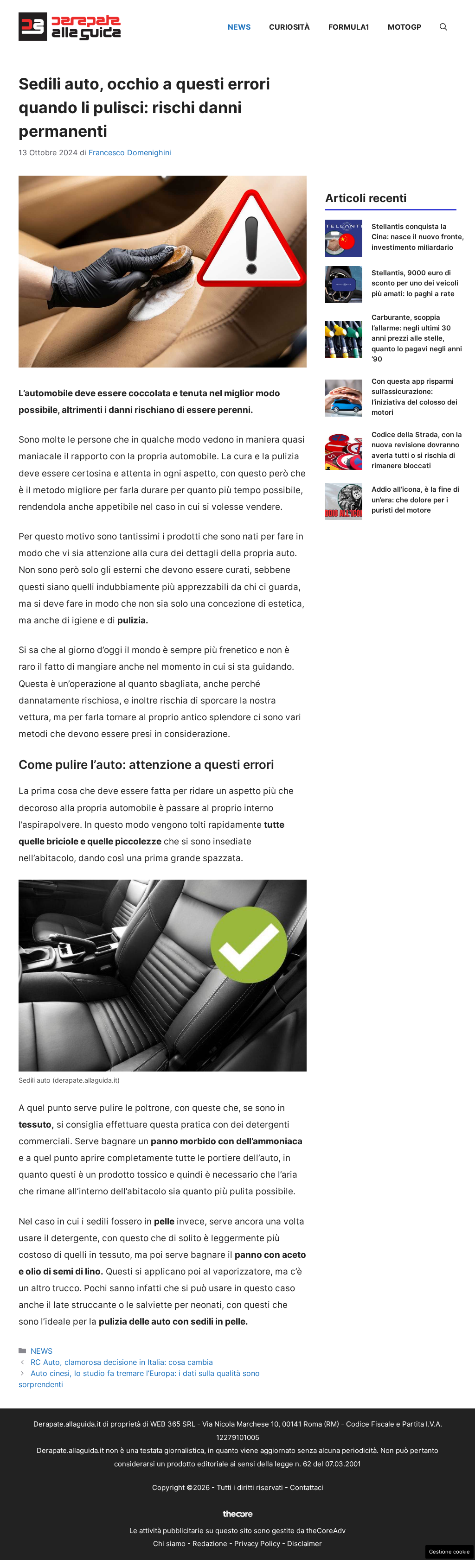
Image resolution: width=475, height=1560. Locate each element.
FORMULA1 (348, 27)
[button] (443, 27)
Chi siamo (169, 1543)
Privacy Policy (257, 1543)
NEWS (239, 27)
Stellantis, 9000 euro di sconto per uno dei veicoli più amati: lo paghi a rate (415, 283)
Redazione (210, 1543)
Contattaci (306, 1487)
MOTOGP (404, 27)
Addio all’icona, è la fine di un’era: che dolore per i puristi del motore (415, 499)
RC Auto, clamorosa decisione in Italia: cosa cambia (122, 1362)
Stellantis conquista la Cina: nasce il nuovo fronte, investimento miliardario (418, 237)
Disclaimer (304, 1543)
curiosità (289, 27)
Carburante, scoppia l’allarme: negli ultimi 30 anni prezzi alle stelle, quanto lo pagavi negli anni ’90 (417, 338)
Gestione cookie (449, 1551)
